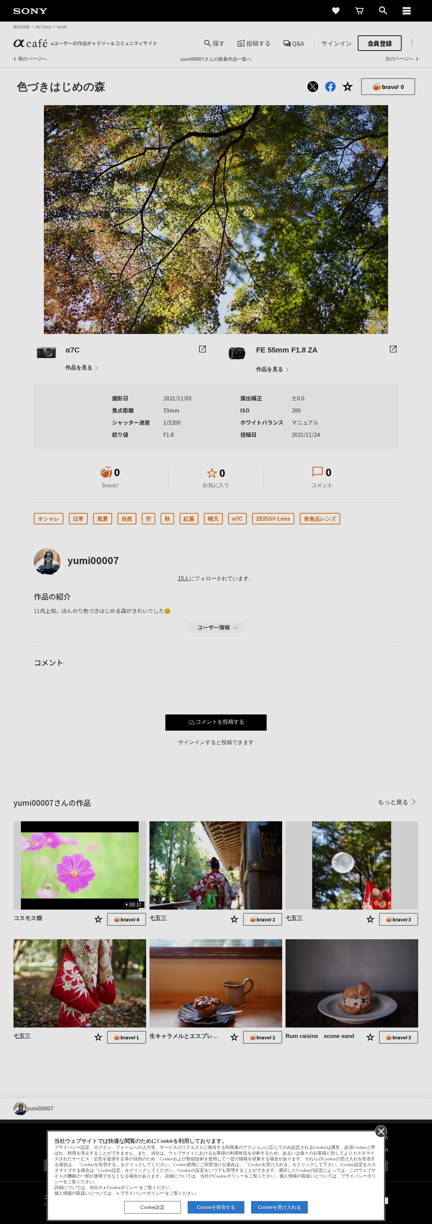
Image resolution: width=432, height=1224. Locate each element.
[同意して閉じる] (380, 1131)
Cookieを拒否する (216, 1207)
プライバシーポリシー (142, 1193)
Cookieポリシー (122, 1187)
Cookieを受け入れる (279, 1207)
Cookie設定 (152, 1207)
